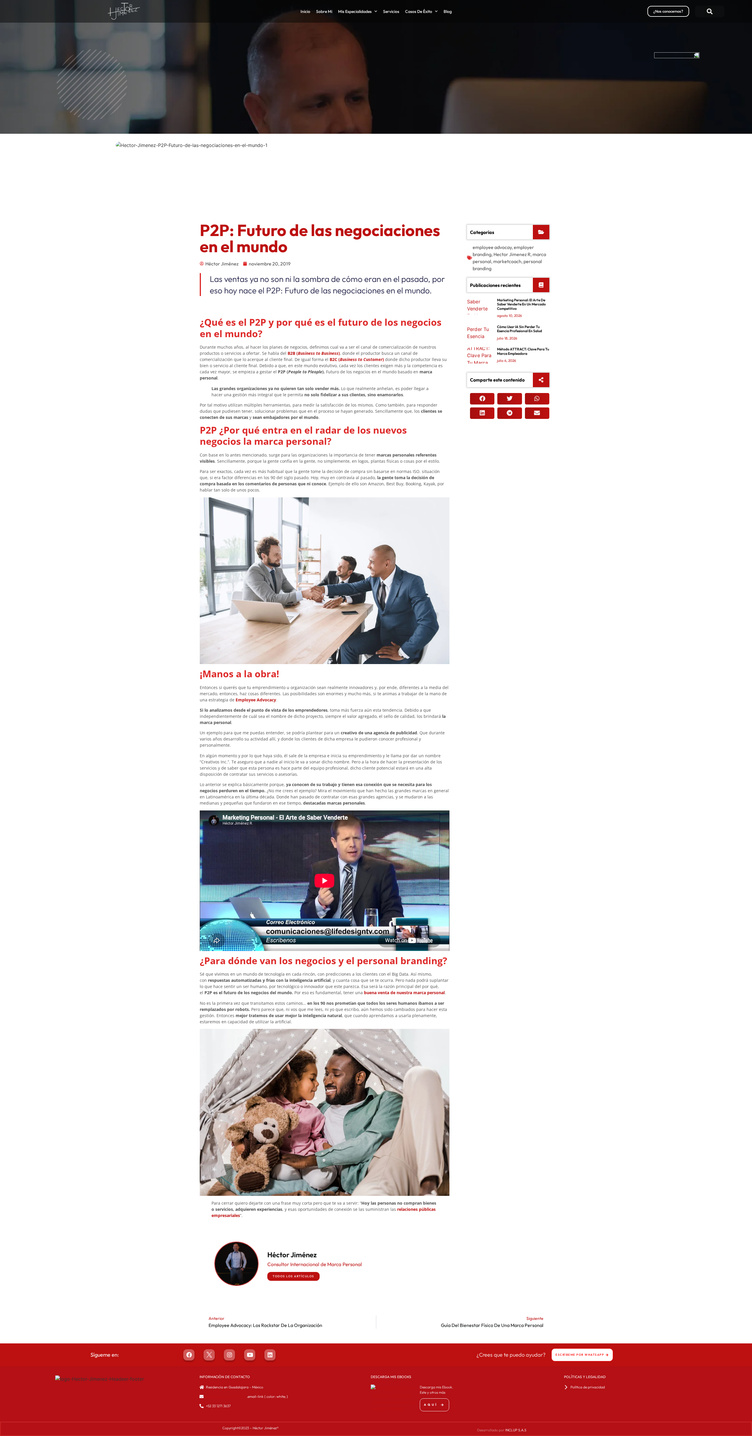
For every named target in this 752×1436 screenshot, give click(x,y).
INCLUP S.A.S (515, 1430)
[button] (710, 11)
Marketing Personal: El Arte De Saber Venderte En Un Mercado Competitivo (521, 304)
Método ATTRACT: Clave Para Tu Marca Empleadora (523, 351)
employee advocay (492, 247)
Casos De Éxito (418, 11)
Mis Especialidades (355, 11)
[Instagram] (229, 1354)
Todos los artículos (293, 1276)
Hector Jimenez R (512, 254)
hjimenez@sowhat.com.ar (226, 1396)
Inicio (305, 11)
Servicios (391, 11)
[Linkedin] (270, 1354)
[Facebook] (188, 1354)
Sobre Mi (324, 11)
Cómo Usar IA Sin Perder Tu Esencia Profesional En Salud (519, 329)
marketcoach (507, 261)
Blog (448, 11)
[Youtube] (249, 1354)
